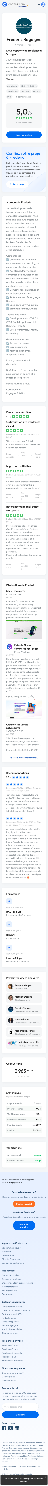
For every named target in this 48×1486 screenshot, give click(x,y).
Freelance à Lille (10, 1356)
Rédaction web (9, 1317)
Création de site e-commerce (16, 1310)
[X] (10, 1428)
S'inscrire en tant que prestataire (17, 1282)
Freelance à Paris (10, 1345)
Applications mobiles (12, 1329)
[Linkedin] (17, 1428)
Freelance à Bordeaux (12, 1360)
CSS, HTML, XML (29, 86)
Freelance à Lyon (10, 1349)
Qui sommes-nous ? (11, 1247)
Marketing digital (10, 1325)
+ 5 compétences (23, 96)
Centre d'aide (8, 1376)
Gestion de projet (10, 1333)
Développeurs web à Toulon (30, 1046)
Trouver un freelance (12, 1279)
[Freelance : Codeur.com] (15, 4)
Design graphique (10, 1321)
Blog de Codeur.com (11, 1259)
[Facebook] (4, 1428)
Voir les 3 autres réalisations (23, 757)
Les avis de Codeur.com (13, 1262)
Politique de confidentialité (30, 1466)
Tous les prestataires (10, 1179)
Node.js (37, 91)
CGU (6, 1469)
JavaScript (12, 86)
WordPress (12, 91)
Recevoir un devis (24, 134)
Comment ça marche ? (12, 1373)
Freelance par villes (12, 1340)
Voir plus (10, 79)
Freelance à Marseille (12, 1353)
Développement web (12, 1306)
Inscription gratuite (24, 1225)
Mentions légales (9, 1466)
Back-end (25, 91)
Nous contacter (9, 1380)
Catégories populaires (13, 1301)
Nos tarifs (6, 1251)
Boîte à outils (8, 1255)
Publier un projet (17, 184)
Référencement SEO (12, 1314)
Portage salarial (9, 1290)
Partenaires (7, 1294)
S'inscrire (20, 1414)
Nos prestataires (10, 1286)
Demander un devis (11, 1275)
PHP (9, 96)
